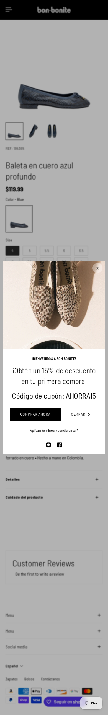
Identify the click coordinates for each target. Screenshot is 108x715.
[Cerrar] (97, 268)
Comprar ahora (35, 414)
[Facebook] (59, 445)
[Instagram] (48, 445)
